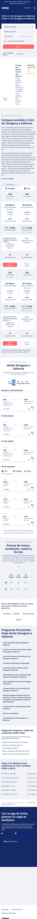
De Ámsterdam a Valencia (10, 778)
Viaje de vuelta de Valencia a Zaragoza (15, 742)
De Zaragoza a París (8, 786)
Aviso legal (5, 909)
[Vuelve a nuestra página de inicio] (5, 8)
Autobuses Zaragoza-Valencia (12, 745)
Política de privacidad (8, 913)
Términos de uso (17, 909)
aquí (31, 533)
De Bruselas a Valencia (9, 782)
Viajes (9, 803)
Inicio (3, 803)
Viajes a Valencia (19, 803)
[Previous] (5, 576)
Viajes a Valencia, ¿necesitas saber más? (15, 754)
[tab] (7, 471)
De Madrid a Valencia (8, 774)
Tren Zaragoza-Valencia (10, 748)
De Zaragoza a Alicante (9, 794)
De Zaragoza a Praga (8, 790)
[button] (10, 36)
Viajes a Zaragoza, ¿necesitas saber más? (16, 751)
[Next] (33, 382)
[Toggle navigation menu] (34, 8)
